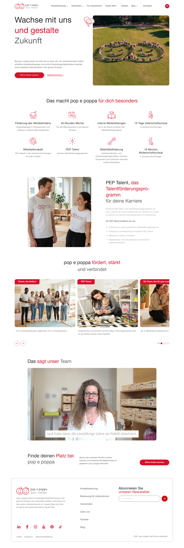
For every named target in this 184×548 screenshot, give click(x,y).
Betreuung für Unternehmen (94, 496)
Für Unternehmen (94, 6)
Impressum (28, 537)
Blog (133, 6)
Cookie (19, 537)
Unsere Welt (110, 6)
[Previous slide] (17, 343)
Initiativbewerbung (54, 75)
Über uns (85, 512)
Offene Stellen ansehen (29, 75)
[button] (161, 343)
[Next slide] (23, 343)
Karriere (124, 6)
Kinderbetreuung (58, 6)
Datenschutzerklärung (43, 537)
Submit (165, 499)
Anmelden (147, 6)
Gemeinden (76, 6)
